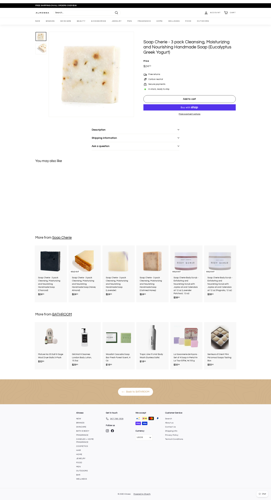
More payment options (189, 114)
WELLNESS (174, 21)
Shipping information (104, 138)
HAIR (78, 450)
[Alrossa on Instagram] (107, 430)
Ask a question (100, 146)
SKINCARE (65, 21)
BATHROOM (62, 314)
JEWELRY (117, 21)
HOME (160, 21)
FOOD (188, 21)
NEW (37, 21)
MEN (129, 21)
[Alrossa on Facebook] (112, 430)
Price (146, 61)
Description (99, 129)
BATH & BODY (82, 431)
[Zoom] (91, 74)
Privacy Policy (171, 435)
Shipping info (171, 431)
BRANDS (50, 21)
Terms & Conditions (174, 439)
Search (168, 419)
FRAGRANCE (144, 21)
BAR (78, 475)
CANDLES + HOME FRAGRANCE (85, 440)
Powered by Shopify (142, 494)
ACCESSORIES (98, 21)
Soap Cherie (62, 237)
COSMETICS (82, 446)
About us (169, 423)
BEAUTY (81, 21)
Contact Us (170, 427)
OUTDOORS (203, 21)
